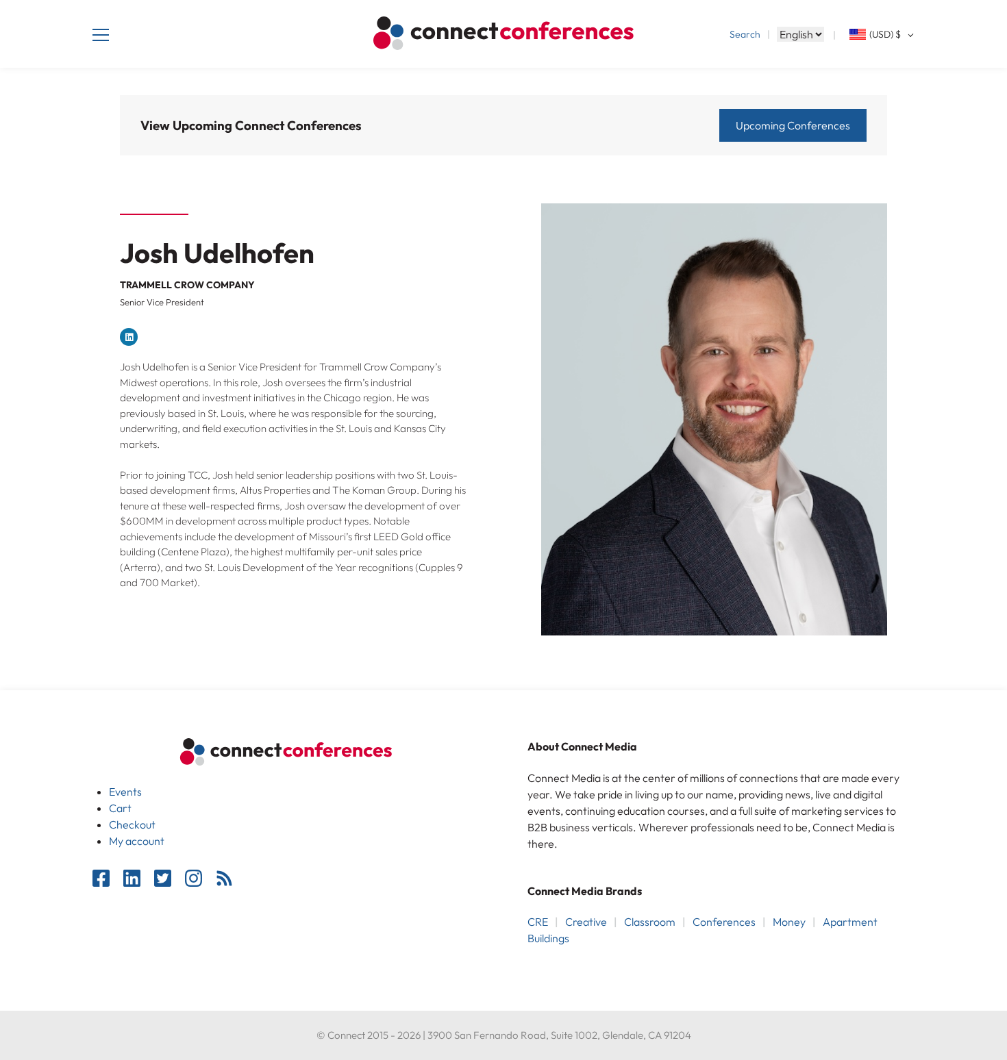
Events (125, 791)
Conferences (724, 922)
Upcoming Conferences (793, 125)
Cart (120, 808)
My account (136, 841)
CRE (537, 922)
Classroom (649, 922)
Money (789, 922)
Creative (586, 922)
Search (745, 34)
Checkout (132, 824)
